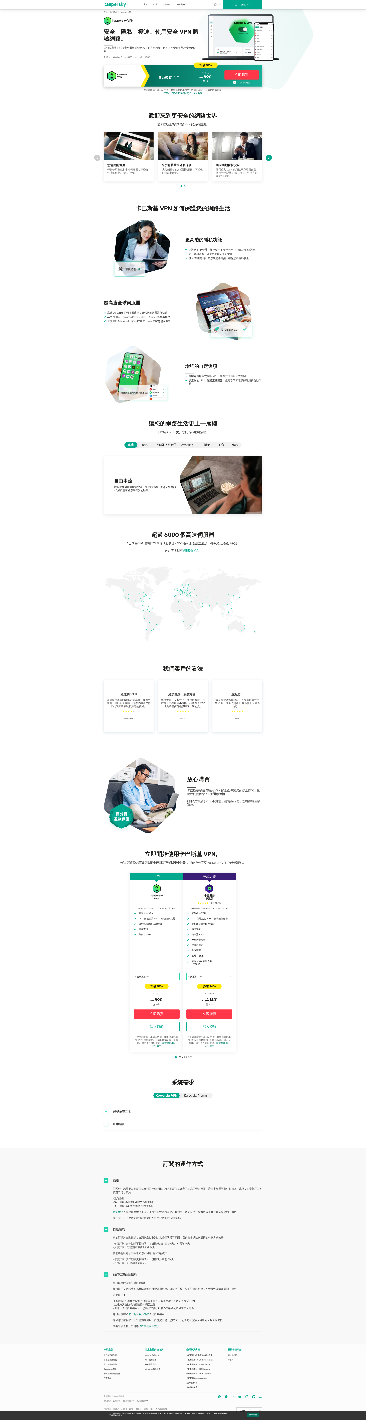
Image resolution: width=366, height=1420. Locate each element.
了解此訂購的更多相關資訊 (177, 93)
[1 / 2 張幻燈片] (181, 186)
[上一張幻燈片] (97, 158)
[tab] (130, 445)
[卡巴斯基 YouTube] (240, 1396)
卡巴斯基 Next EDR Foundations (199, 1360)
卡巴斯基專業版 (110, 1364)
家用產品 (108, 1349)
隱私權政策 (107, 1401)
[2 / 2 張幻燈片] (184, 186)
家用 (146, 4)
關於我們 (181, 4)
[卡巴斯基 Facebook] (219, 1396)
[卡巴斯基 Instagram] (246, 1396)
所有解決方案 (192, 1387)
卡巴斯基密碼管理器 (112, 1374)
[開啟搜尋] (220, 4)
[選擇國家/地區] (215, 4)
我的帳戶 (244, 4)
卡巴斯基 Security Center (196, 1378)
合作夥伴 (167, 4)
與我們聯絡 (107, 1409)
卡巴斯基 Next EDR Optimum (198, 1364)
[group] (129, 156)
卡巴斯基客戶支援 (138, 1314)
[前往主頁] (115, 4)
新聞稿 (146, 1409)
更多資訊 (118, 1415)
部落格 (131, 1409)
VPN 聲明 (197, 93)
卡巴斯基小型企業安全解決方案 (199, 1355)
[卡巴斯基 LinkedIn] (233, 1396)
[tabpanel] (183, 485)
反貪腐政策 (116, 1401)
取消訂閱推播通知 (162, 1409)
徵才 (151, 1409)
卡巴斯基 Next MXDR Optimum (198, 1374)
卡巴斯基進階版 (110, 1360)
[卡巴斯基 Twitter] (226, 1396)
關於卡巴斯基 (234, 1349)
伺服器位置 (190, 550)
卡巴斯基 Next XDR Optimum (198, 1369)
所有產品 (107, 1378)
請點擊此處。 (169, 1043)
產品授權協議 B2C (128, 1401)
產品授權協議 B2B (142, 1401)
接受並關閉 (253, 1415)
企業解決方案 (193, 1349)
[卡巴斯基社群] (253, 1396)
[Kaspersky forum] (260, 1396)
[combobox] (157, 976)
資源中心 (139, 1409)
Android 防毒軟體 (152, 1355)
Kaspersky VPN (110, 1369)
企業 (155, 4)
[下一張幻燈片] (269, 158)
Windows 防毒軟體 (152, 1369)
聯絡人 (230, 1360)
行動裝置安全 (150, 1364)
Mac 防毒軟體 (150, 1360)
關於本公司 (232, 1355)
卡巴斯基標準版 (110, 1355)
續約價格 (118, 1211)
